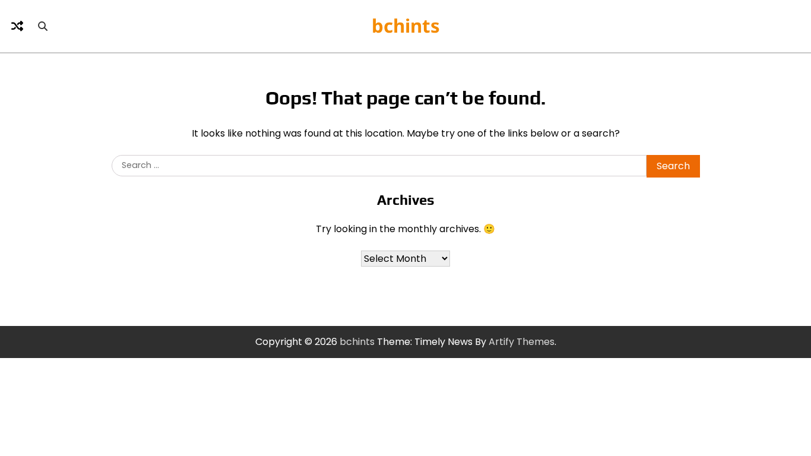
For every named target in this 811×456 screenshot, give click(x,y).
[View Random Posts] (17, 26)
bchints (406, 25)
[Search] (43, 26)
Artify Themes (522, 342)
